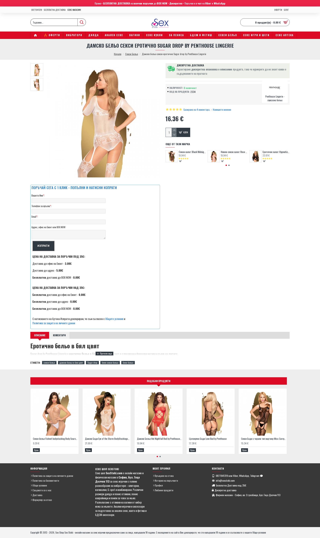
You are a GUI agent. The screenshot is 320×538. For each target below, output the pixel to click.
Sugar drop (92, 362)
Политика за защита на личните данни (53, 323)
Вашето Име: (38, 195)
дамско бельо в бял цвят (71, 362)
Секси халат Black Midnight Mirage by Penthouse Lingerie (192, 152)
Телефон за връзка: (41, 206)
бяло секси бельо (110, 362)
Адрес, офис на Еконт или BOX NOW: (48, 227)
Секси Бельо (131, 54)
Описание (39, 335)
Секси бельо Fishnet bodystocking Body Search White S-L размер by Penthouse (55, 438)
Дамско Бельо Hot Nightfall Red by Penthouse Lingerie (159, 438)
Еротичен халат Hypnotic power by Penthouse (276, 152)
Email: (34, 216)
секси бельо (49, 362)
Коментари (59, 335)
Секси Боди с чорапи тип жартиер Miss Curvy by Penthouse (263, 438)
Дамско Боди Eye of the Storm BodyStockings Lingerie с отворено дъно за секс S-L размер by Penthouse (107, 438)
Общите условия (114, 319)
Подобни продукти (158, 381)
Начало (117, 54)
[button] (226, 165)
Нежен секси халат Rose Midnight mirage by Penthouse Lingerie (234, 152)
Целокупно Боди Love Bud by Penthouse (208, 438)
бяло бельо (128, 362)
